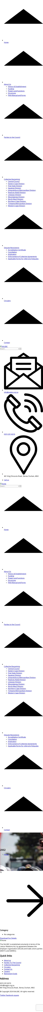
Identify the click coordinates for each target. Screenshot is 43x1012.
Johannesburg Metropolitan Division (22, 190)
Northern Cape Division (17, 201)
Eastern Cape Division (16, 184)
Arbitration (12, 254)
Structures (12, 93)
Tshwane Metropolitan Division (20, 203)
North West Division (15, 199)
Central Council (13, 181)
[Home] (3, 484)
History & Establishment (17, 86)
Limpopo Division (14, 195)
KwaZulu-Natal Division (17, 192)
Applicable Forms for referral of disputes (23, 259)
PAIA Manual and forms (17, 95)
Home (6, 854)
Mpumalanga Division (16, 197)
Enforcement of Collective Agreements (22, 256)
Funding (11, 89)
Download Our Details (8, 938)
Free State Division (15, 186)
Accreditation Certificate (17, 250)
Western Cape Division (16, 206)
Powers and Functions (16, 91)
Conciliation (12, 252)
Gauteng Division (14, 188)
